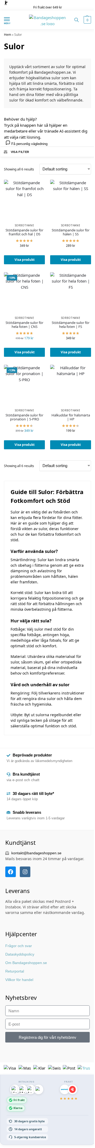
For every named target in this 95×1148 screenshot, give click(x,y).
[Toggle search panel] (76, 20)
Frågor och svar (18, 946)
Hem (7, 34)
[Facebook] (10, 872)
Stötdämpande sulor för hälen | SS (70, 232)
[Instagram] (25, 872)
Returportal (14, 971)
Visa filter (20, 151)
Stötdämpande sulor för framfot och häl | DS (24, 232)
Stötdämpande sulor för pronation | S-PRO (24, 417)
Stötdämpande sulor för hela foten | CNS (24, 325)
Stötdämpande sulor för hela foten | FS (70, 325)
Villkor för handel (19, 980)
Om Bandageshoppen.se (26, 963)
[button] (86, 20)
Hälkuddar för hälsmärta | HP (70, 417)
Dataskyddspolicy (19, 954)
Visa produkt (25, 259)
